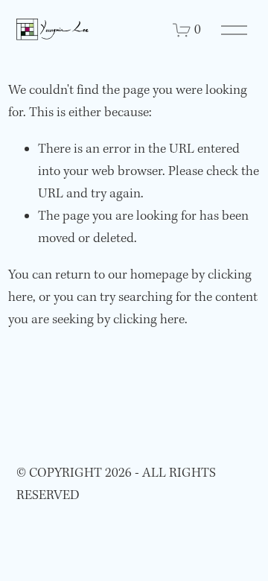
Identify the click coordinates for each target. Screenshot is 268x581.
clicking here (149, 320)
